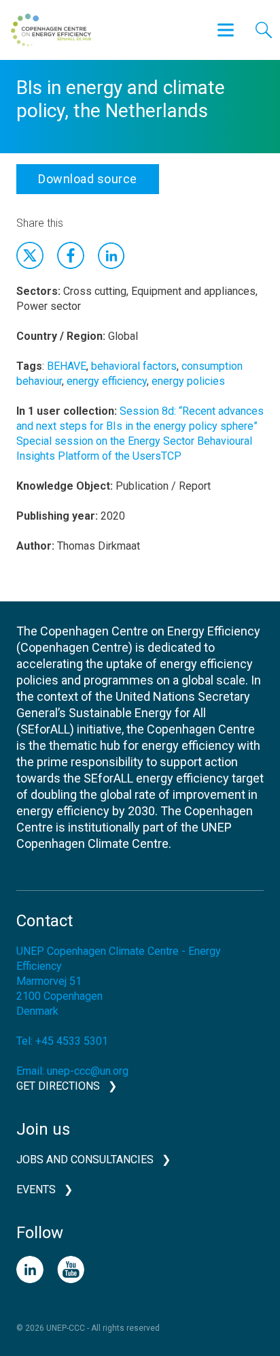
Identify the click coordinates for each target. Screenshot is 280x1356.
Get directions (58, 1085)
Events (36, 1189)
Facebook (70, 255)
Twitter (29, 255)
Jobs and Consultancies (85, 1159)
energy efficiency (107, 381)
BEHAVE (66, 366)
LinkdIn (111, 255)
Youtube (70, 1269)
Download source (87, 179)
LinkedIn (29, 1269)
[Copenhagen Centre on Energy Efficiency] (51, 30)
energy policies (188, 381)
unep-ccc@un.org (87, 1071)
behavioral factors (134, 366)
